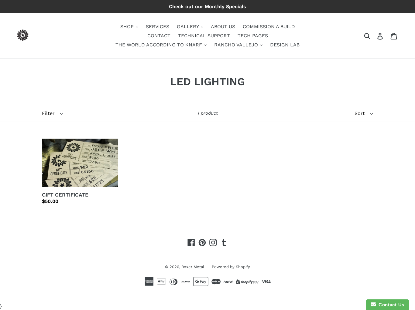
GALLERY (188, 26)
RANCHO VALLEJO (236, 45)
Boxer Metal (192, 267)
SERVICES (157, 26)
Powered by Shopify (231, 267)
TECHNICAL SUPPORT (204, 36)
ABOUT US (223, 26)
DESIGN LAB (285, 45)
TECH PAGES (253, 36)
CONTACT (158, 36)
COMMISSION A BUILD (269, 26)
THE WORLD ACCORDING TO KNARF (159, 45)
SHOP (127, 26)
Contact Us (390, 304)
